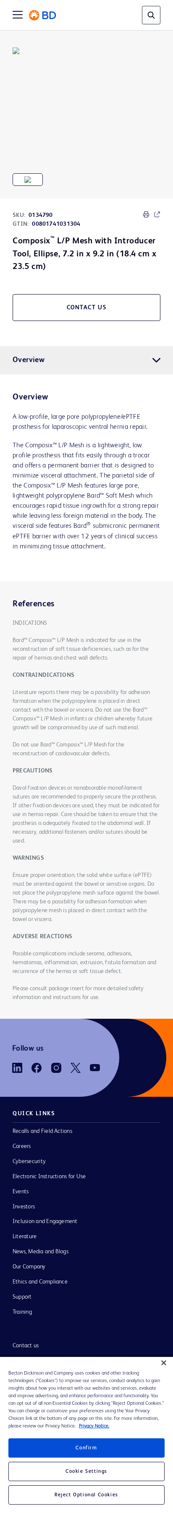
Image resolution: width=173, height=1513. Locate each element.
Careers (22, 1146)
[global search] (151, 15)
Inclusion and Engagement (45, 1221)
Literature (25, 1236)
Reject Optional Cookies (86, 1494)
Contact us (26, 1346)
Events (21, 1192)
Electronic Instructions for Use (49, 1176)
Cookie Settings (86, 1471)
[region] (86, 1435)
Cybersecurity (29, 1161)
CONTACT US (87, 307)
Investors (24, 1207)
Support (22, 1297)
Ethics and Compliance (40, 1282)
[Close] (163, 1362)
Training (22, 1312)
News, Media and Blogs (40, 1252)
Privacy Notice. (94, 1426)
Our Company (29, 1267)
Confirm (86, 1447)
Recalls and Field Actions (42, 1131)
